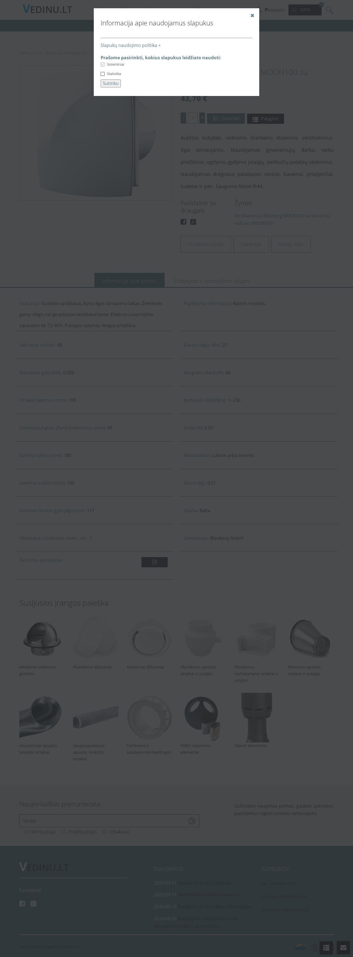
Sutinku (111, 83)
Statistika (114, 73)
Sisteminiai (115, 64)
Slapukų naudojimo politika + (131, 45)
